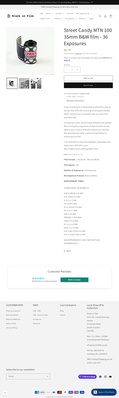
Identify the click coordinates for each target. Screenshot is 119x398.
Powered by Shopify (66, 397)
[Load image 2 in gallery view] (24, 83)
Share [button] (68, 251)
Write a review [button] (74, 280)
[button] (49, 13)
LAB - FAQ (37, 311)
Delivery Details (12, 315)
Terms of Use (11, 323)
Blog (62, 311)
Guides (62, 315)
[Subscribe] (47, 376)
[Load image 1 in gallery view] (12, 83)
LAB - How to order (40, 315)
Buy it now (88, 85)
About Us (36, 323)
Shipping (78, 53)
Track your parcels (13, 311)
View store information (75, 100)
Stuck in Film (56, 397)
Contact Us (37, 319)
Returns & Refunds (13, 319)
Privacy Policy (11, 328)
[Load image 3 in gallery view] (36, 83)
